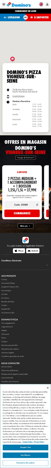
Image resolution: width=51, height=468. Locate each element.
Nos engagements (8, 323)
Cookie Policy (27, 442)
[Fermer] (48, 388)
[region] (25, 426)
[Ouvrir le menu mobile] (4, 4)
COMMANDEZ (22, 213)
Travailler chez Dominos (10, 381)
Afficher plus (24, 226)
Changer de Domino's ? (25, 157)
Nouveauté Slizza (8, 283)
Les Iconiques (6, 290)
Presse (3, 338)
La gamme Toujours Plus (10, 287)
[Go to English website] (41, 4)
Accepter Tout (25, 447)
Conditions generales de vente (12, 356)
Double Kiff (5, 309)
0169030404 (18, 96)
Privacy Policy (39, 442)
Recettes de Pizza (7, 301)
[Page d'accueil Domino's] (19, 4)
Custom (4, 305)
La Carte (4, 294)
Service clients (6, 367)
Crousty (4, 279)
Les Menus (5, 298)
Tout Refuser (25, 455)
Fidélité (4, 330)
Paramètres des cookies (9, 349)
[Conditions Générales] (47, 265)
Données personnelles (9, 345)
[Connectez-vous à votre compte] (47, 4)
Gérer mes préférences (9, 370)
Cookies (4, 341)
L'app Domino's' (7, 327)
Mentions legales (7, 352)
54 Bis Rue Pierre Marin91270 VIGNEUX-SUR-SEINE (25, 90)
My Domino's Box (7, 313)
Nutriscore (5, 334)
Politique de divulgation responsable (14, 374)
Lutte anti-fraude (7, 378)
